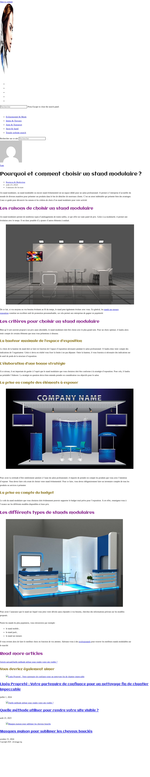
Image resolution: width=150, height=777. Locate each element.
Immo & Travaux (14, 121)
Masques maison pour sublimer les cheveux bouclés (46, 731)
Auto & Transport (14, 125)
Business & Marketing (15, 182)
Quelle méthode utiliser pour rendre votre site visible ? (49, 710)
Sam (2, 165)
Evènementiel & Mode (16, 117)
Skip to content (6, 2)
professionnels (85, 642)
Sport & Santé (12, 128)
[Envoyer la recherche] (47, 139)
